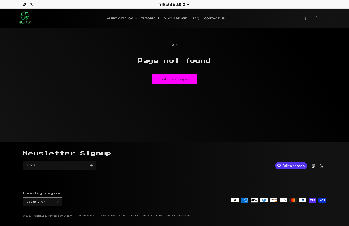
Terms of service (129, 215)
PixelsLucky (40, 215)
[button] (121, 18)
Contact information (178, 215)
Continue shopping (174, 79)
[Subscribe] (91, 165)
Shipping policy (152, 215)
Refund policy (85, 215)
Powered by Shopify (60, 215)
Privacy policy (106, 215)
